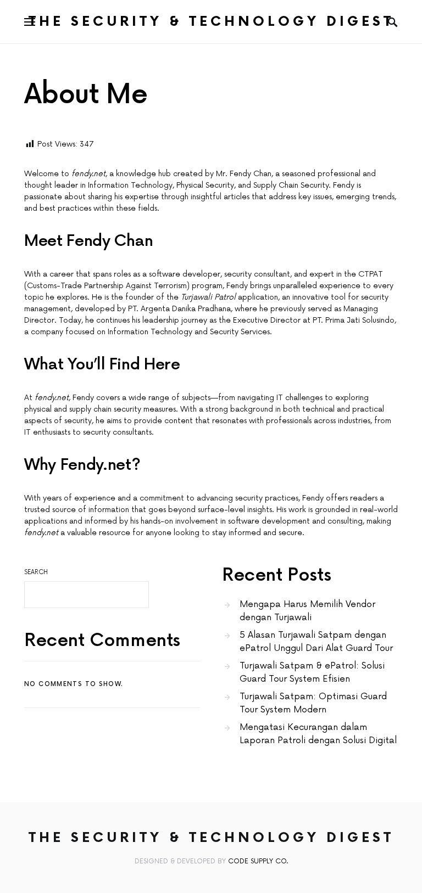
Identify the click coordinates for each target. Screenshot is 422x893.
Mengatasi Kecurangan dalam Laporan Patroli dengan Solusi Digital (318, 734)
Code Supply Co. (258, 861)
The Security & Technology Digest (211, 22)
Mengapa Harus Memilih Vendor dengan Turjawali (307, 611)
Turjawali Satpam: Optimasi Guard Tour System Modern (313, 703)
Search (36, 572)
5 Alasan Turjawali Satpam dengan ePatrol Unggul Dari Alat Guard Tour (316, 642)
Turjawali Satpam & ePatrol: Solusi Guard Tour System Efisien (312, 672)
